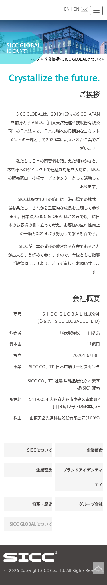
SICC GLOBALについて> (83, 59)
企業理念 (44, 470)
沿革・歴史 (42, 504)
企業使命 (95, 450)
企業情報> (52, 59)
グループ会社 (91, 504)
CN (76, 9)
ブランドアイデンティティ (83, 477)
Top (98, 568)
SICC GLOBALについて (31, 524)
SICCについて (39, 450)
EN (67, 9)
